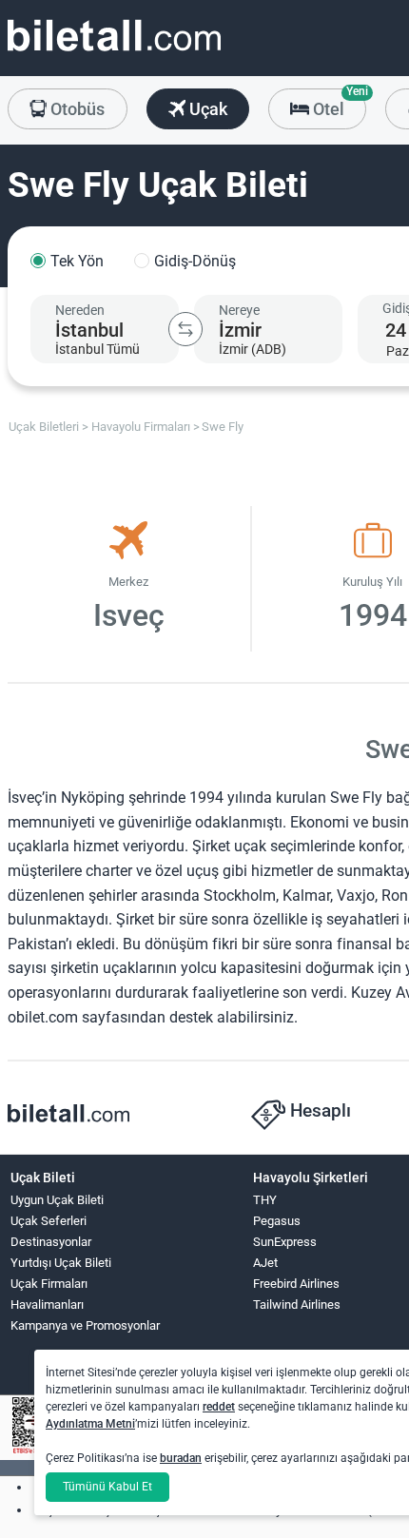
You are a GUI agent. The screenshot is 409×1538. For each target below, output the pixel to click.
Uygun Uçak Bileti (57, 1200)
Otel (337, 103)
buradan (181, 1458)
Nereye (239, 310)
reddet (219, 1406)
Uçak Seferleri (48, 1221)
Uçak (206, 109)
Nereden (80, 310)
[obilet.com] (114, 53)
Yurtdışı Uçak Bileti (60, 1263)
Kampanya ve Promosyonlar (85, 1325)
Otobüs (76, 109)
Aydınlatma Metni (90, 1424)
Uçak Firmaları (49, 1283)
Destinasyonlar (50, 1242)
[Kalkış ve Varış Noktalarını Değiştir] (185, 329)
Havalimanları (47, 1304)
